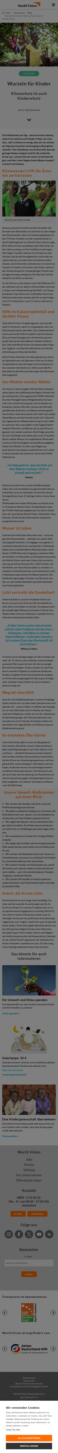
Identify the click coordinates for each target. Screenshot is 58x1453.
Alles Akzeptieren (29, 1438)
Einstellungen (29, 1446)
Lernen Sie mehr (13, 1429)
